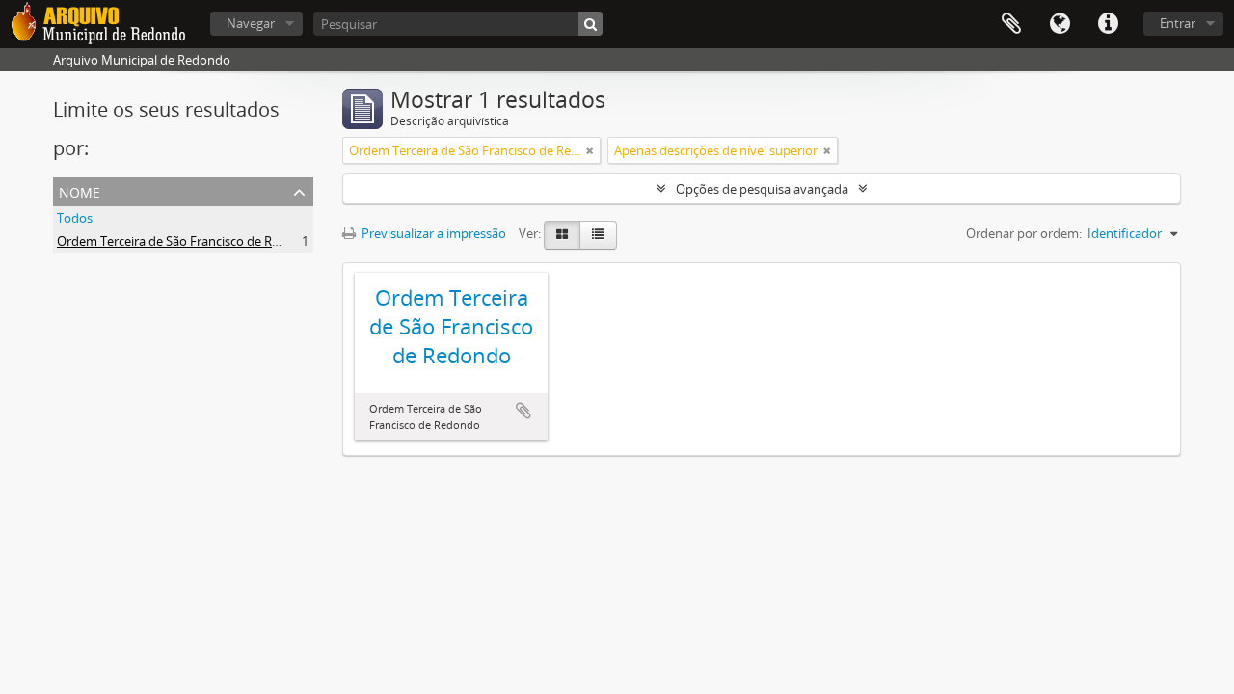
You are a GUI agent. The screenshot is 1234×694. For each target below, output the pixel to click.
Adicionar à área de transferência (523, 410)
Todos (75, 218)
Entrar (1177, 23)
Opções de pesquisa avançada (762, 189)
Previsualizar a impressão (432, 233)
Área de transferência (1011, 24)
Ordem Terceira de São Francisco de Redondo (187, 241)
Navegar (251, 23)
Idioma (1059, 24)
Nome (79, 190)
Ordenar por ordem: (1024, 233)
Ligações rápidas (1108, 24)
